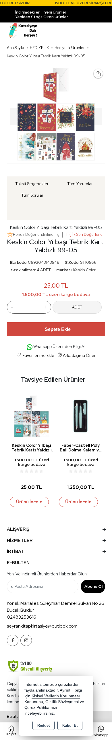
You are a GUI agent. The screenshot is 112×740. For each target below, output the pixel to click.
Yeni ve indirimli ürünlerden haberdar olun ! (47, 574)
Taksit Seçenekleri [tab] (32, 183)
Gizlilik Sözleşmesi (62, 702)
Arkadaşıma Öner (79, 355)
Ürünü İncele (29, 502)
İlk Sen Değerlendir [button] (88, 234)
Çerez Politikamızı (40, 707)
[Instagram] (26, 640)
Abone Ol (93, 586)
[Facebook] (12, 640)
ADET (77, 307)
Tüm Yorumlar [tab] (80, 183)
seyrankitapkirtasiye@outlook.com (42, 626)
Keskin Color (84, 269)
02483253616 (21, 617)
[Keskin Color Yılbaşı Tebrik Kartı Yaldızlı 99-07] (31, 416)
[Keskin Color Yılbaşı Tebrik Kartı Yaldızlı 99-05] (56, 114)
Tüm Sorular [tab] (32, 195)
